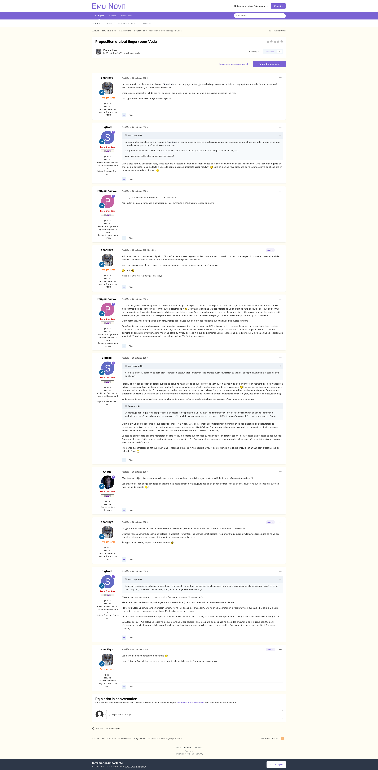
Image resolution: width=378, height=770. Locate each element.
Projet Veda (134, 53)
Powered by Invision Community (189, 754)
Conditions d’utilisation (135, 766)
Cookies (198, 747)
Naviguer (99, 15)
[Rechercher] (282, 15)
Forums (96, 23)
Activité (112, 15)
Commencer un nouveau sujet (233, 64)
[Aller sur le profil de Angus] (107, 482)
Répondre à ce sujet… (122, 714)
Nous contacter (183, 747)
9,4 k (108, 156)
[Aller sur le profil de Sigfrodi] (107, 137)
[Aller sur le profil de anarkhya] (98, 51)
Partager (254, 51)
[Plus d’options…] (280, 78)
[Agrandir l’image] (211, 167)
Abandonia (169, 84)
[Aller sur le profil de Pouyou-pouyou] (107, 201)
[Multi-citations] (124, 115)
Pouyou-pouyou (107, 190)
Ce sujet (271, 15)
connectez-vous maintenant (190, 702)
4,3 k (108, 220)
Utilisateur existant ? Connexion (250, 6)
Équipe (109, 23)
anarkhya (112, 50)
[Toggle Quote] (126, 135)
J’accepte (277, 764)
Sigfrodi (107, 127)
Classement (146, 23)
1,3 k (108, 103)
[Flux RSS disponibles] (283, 738)
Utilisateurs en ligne (126, 23)
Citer (131, 115)
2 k (108, 501)
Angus (107, 471)
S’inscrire (278, 6)
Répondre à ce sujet (269, 64)
